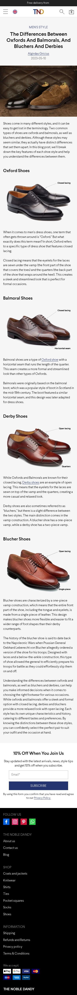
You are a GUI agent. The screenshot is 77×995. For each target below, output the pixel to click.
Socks (7, 907)
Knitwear (9, 880)
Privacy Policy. (42, 798)
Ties (6, 893)
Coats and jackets (15, 873)
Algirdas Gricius (38, 53)
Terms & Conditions (16, 953)
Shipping (9, 933)
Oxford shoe (49, 359)
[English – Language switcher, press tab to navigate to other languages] (17, 11)
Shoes (7, 914)
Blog (6, 854)
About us (9, 841)
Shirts (6, 887)
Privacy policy (12, 946)
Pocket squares (13, 900)
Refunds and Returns (16, 940)
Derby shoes (30, 482)
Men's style (38, 27)
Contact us (10, 847)
